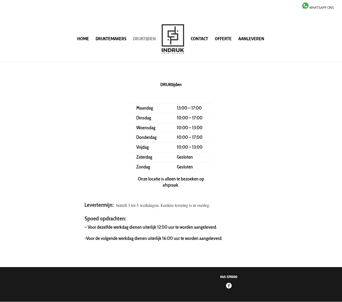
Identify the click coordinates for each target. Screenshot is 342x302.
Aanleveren (251, 39)
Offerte (223, 39)
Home (83, 39)
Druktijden (144, 39)
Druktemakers (111, 39)
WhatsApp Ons (321, 7)
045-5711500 (228, 277)
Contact (199, 39)
